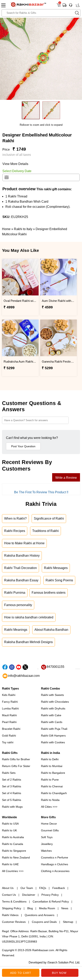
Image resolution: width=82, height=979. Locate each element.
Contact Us (9, 894)
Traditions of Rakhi (45, 531)
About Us (8, 888)
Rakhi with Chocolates (55, 701)
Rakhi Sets (9, 772)
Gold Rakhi (9, 735)
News (64, 908)
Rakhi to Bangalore (53, 772)
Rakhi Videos (10, 915)
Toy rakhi (7, 742)
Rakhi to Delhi (50, 759)
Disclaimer (28, 894)
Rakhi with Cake (51, 715)
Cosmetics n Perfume (54, 857)
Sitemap (68, 921)
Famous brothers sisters (48, 592)
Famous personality (18, 605)
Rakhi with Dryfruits (53, 708)
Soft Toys (47, 837)
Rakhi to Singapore (14, 850)
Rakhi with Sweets (52, 694)
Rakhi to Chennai (52, 786)
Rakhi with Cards (51, 722)
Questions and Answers (39, 915)
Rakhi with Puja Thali (54, 728)
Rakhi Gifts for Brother (16, 759)
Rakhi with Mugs (12, 806)
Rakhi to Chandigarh (54, 793)
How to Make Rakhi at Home (24, 543)
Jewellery (47, 844)
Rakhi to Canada (12, 844)
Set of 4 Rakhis (11, 793)
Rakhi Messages (56, 568)
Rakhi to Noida (50, 799)
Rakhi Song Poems (59, 580)
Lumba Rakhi (10, 708)
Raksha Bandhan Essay (21, 580)
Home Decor (49, 823)
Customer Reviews (14, 921)
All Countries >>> (12, 871)
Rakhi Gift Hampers (53, 735)
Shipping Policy (11, 908)
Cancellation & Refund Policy (51, 901)
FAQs (42, 888)
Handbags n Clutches (54, 864)
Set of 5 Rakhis (11, 799)
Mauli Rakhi (9, 715)
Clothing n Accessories (55, 871)
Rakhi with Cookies (53, 742)
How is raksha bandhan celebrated (28, 617)
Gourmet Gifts (50, 830)
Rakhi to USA (10, 823)
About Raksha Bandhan (51, 629)
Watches (46, 850)
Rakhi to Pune (50, 779)
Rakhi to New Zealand (16, 857)
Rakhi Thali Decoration (20, 568)
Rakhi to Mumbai (51, 766)
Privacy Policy (50, 894)
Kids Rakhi (8, 694)
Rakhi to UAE (10, 864)
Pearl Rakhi (9, 722)
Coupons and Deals (44, 921)
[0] (59, 6)
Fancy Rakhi (10, 701)
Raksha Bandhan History (22, 555)
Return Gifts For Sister (16, 766)
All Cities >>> (49, 806)
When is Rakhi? (15, 518)
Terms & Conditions (14, 901)
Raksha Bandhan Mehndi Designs (28, 642)
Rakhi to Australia (13, 837)
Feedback (58, 888)
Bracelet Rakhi (11, 728)
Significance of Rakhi (49, 518)
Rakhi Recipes (14, 531)
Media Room (47, 908)
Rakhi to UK (9, 830)
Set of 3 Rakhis (11, 786)
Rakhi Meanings (15, 629)
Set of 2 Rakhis (11, 779)
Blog (30, 908)
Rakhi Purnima (14, 592)
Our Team (26, 888)
